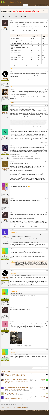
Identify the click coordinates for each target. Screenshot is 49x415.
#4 (47, 105)
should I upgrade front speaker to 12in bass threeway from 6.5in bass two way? (16, 397)
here (16, 11)
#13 (47, 270)
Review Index (19, 5)
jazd (5, 394)
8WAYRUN (30, 413)
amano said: (13, 232)
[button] (28, 122)
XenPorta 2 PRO (19, 413)
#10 (47, 212)
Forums (25, 5)
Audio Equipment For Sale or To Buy (19, 376)
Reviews (12, 5)
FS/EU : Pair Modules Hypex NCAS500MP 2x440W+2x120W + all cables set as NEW (15, 374)
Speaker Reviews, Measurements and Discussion (16, 400)
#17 (47, 349)
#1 (47, 20)
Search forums (8, 7)
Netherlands (7, 86)
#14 (47, 289)
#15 (47, 307)
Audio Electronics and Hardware (17, 394)
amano (3, 18)
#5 (47, 129)
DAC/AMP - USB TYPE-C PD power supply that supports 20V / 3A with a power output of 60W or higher (16, 381)
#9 (47, 198)
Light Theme (4, 410)
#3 (47, 89)
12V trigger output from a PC (12, 393)
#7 (47, 161)
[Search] (47, 5)
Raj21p (44, 397)
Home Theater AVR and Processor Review (21, 390)
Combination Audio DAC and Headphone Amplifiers (15, 384)
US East (7, 264)
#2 (47, 71)
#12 (47, 248)
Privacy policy (41, 410)
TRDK (5, 383)
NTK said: (13, 273)
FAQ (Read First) (5, 5)
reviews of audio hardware (23, 10)
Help (45, 410)
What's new (31, 5)
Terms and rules (34, 410)
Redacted (43, 380)
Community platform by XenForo (18, 412)
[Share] (45, 20)
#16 (47, 321)
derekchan (6, 390)
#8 (47, 183)
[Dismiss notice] (47, 10)
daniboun (6, 376)
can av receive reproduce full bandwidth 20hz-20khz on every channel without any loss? (16, 388)
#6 (47, 145)
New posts (3, 7)
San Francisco (6, 102)
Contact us (28, 410)
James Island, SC (6, 243)
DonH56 (43, 389)
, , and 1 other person (21, 85)
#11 (47, 229)
